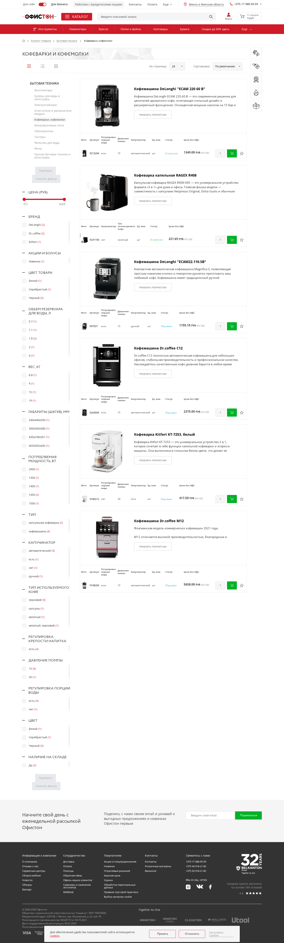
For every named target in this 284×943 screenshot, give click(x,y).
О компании (29, 861)
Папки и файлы (131, 29)
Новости (27, 880)
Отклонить (192, 934)
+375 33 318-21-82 (196, 870)
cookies (55, 936)
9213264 (94, 153)
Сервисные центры (33, 870)
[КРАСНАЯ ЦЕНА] (256, 66)
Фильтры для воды (47, 143)
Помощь (68, 870)
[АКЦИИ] (256, 79)
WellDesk (68, 892)
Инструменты (47, 29)
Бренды (26, 889)
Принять (162, 934)
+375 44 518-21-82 (196, 866)
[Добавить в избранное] (242, 153)
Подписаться (248, 815)
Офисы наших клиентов (77, 880)
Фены (38, 148)
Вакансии (150, 870)
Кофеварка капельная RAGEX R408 (165, 175)
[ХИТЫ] (256, 92)
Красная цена (112, 875)
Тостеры (40, 137)
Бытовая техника (44, 83)
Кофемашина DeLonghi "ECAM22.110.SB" (170, 261)
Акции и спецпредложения (120, 861)
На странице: (158, 66)
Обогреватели (43, 131)
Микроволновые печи (49, 125)
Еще (166, 4)
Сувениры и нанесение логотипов (77, 886)
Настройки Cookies (216, 934)
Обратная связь (72, 875)
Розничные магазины (158, 866)
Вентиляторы (43, 90)
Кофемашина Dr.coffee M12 (159, 520)
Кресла (103, 29)
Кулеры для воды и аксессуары (47, 97)
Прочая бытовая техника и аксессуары (52, 155)
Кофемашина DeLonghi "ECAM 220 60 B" (169, 88)
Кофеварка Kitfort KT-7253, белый (164, 434)
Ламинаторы (77, 29)
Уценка (108, 880)
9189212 (94, 499)
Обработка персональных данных (120, 886)
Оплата (152, 4)
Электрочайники (45, 105)
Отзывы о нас (30, 866)
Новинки (109, 866)
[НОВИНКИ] (256, 53)
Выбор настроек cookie (118, 896)
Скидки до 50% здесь (215, 29)
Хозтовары (160, 29)
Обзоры (27, 884)
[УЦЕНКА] (256, 105)
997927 (94, 326)
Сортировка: (202, 66)
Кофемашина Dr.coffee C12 (158, 348)
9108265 (94, 585)
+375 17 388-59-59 (246, 4)
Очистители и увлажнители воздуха (52, 112)
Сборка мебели (31, 875)
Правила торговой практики (121, 892)
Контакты (135, 4)
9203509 (94, 412)
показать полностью (153, 114)
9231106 (94, 239)
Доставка (68, 861)
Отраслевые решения (117, 870)
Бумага (184, 29)
